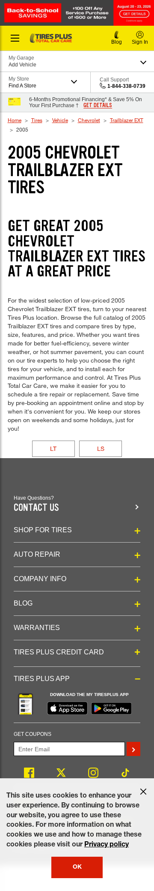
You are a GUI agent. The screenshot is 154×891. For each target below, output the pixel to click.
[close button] (143, 791)
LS (100, 448)
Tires (36, 120)
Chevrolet (89, 120)
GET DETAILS (97, 105)
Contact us (36, 507)
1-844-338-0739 (126, 86)
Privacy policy (106, 845)
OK (77, 867)
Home (14, 120)
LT (53, 448)
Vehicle (60, 120)
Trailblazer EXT (126, 120)
